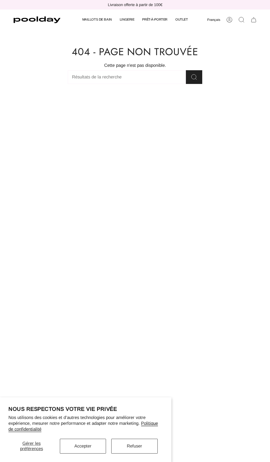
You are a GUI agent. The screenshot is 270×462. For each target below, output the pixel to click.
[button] (97, 20)
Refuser (134, 446)
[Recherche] (194, 77)
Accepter (82, 446)
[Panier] (254, 19)
